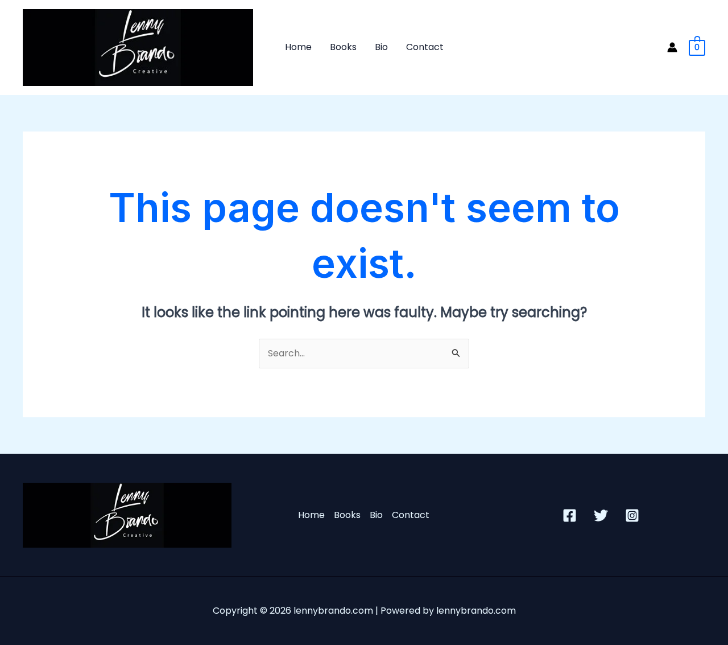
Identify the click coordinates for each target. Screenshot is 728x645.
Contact (425, 47)
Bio (381, 47)
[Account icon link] (672, 47)
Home (298, 47)
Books (343, 47)
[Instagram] (632, 515)
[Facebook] (569, 515)
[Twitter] (601, 515)
